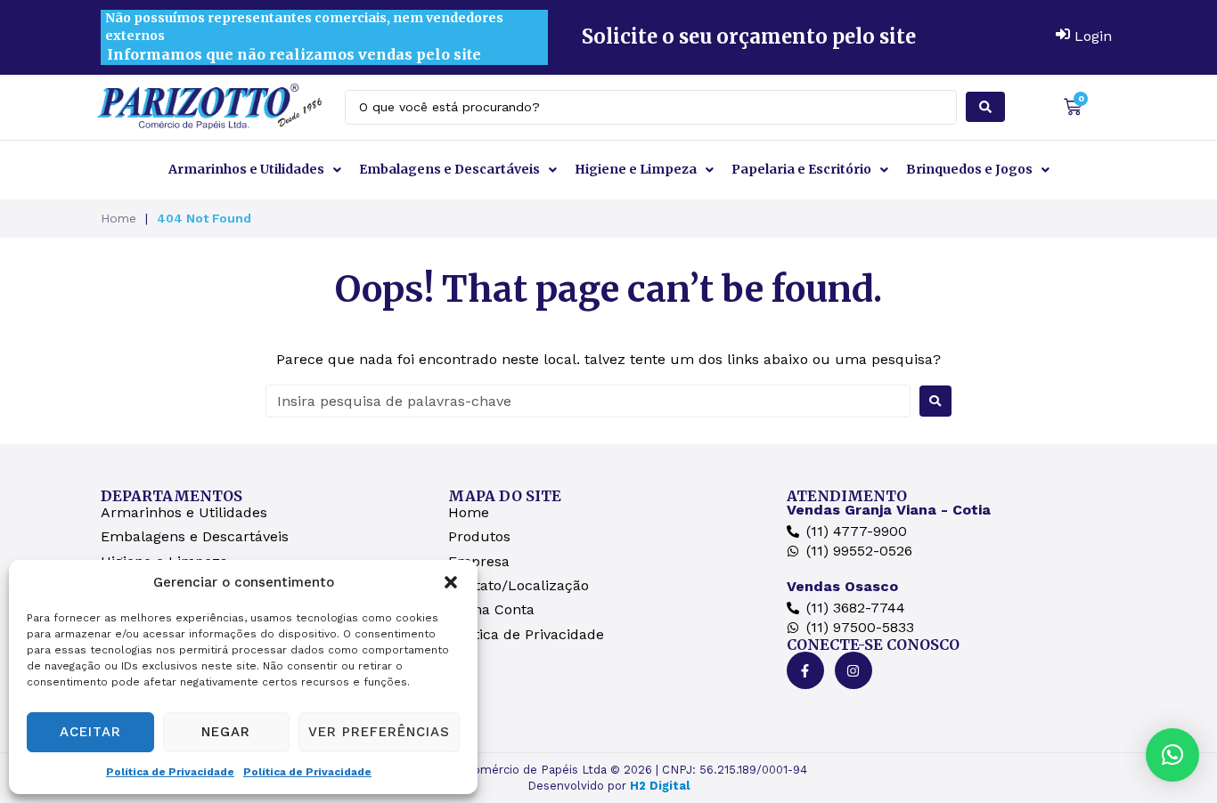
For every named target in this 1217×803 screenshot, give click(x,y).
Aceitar (90, 732)
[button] (451, 582)
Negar (225, 732)
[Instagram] (853, 670)
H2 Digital (660, 785)
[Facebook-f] (805, 670)
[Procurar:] (588, 401)
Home (118, 218)
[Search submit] (985, 107)
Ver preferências (379, 732)
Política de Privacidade (170, 772)
